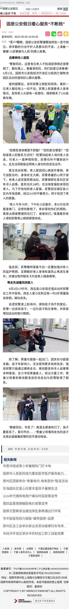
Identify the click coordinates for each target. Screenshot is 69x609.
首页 (34, 13)
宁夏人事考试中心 (23, 552)
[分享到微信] (53, 33)
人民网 (6, 548)
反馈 (28, 3)
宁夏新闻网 (34, 555)
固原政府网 (58, 552)
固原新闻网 (42, 552)
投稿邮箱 (20, 3)
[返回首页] (9, 13)
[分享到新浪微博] (59, 33)
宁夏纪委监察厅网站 (48, 548)
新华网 (17, 548)
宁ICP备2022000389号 (25, 568)
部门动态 (61, 13)
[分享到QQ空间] (66, 33)
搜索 (59, 9)
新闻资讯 (46, 13)
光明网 (29, 548)
